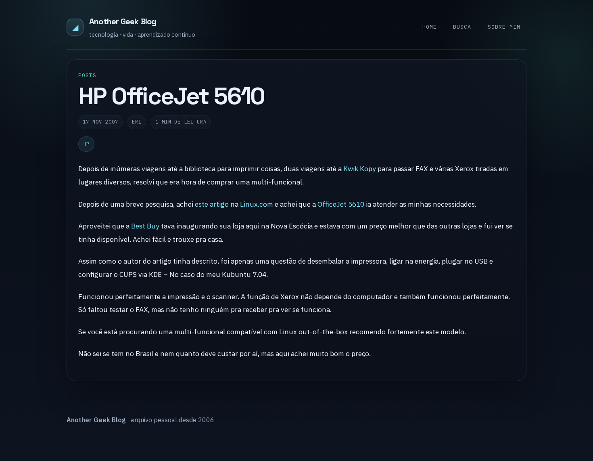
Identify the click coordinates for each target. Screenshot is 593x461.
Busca (462, 26)
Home (429, 26)
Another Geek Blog (122, 21)
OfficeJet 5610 (340, 204)
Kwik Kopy (359, 168)
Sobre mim (504, 26)
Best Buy (145, 225)
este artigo (212, 204)
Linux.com (256, 204)
